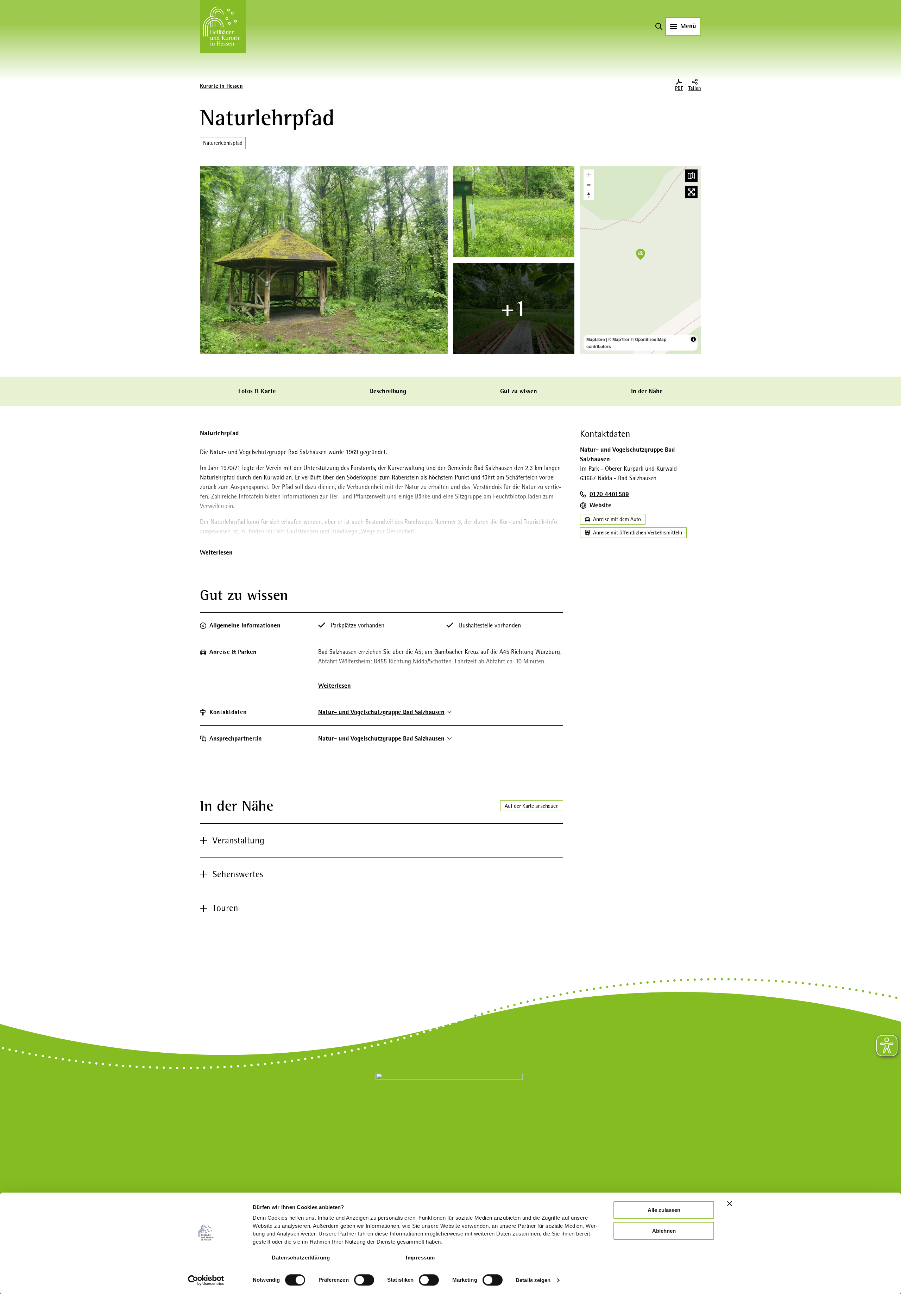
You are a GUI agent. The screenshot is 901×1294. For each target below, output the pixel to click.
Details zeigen (533, 1280)
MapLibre (595, 339)
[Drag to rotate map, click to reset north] (589, 195)
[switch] (364, 1280)
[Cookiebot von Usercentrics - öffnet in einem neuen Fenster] (206, 1280)
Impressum (420, 1258)
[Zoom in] (589, 174)
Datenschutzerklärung (301, 1258)
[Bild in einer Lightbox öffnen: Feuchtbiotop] (513, 211)
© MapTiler (619, 339)
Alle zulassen (664, 1210)
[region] (640, 260)
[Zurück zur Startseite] (223, 26)
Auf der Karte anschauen (532, 806)
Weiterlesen (216, 552)
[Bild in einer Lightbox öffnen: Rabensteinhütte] (324, 260)
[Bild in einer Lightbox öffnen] (449, 1119)
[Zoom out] (589, 185)
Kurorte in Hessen (221, 85)
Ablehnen (664, 1231)
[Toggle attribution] (693, 339)
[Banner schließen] (729, 1203)
